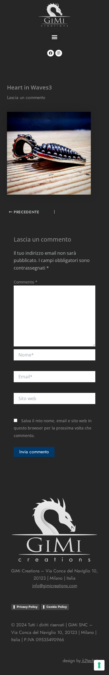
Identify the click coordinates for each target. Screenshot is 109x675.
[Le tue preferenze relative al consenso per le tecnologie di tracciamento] (99, 665)
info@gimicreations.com (54, 585)
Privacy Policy (27, 607)
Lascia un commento (26, 97)
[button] (54, 36)
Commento (25, 282)
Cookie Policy (56, 607)
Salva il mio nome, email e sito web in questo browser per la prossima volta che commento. (53, 428)
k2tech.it (90, 660)
